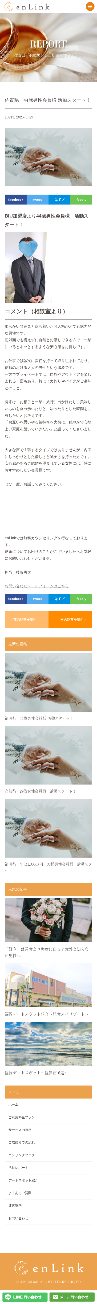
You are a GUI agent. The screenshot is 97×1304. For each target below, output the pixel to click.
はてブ (60, 199)
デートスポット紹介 (23, 1180)
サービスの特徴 (20, 1130)
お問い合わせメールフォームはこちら (37, 586)
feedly (81, 199)
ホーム (13, 1104)
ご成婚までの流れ (21, 1142)
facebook (15, 199)
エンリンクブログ (21, 1155)
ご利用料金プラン (21, 1117)
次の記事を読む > (73, 619)
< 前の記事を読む (23, 619)
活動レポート (18, 1167)
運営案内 (15, 1205)
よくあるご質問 (20, 1193)
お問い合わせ (18, 1218)
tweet (37, 199)
